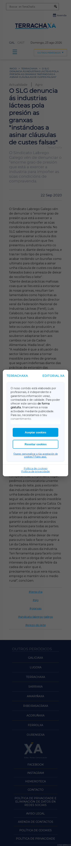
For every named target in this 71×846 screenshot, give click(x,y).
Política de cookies (35, 468)
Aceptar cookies (35, 432)
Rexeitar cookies (36, 444)
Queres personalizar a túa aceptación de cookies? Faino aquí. (35, 455)
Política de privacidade (35, 471)
